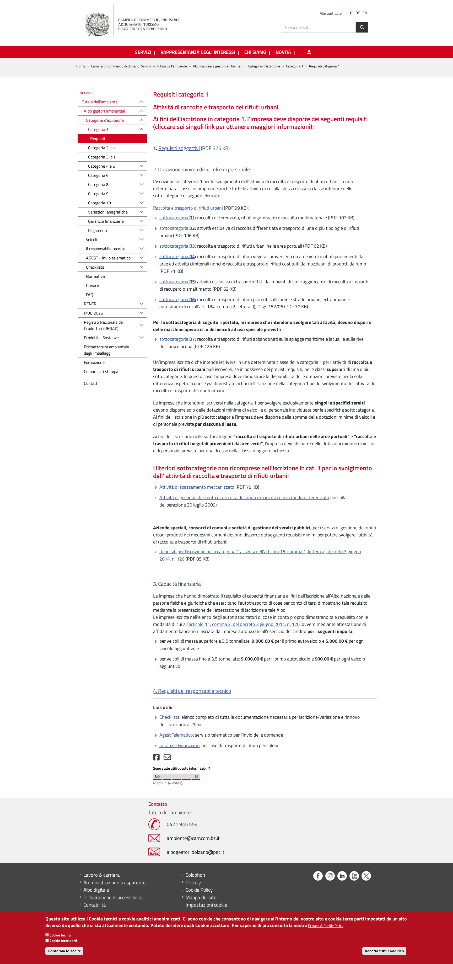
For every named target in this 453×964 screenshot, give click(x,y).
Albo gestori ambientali (104, 111)
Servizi (86, 92)
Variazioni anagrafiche (108, 212)
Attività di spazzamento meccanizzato (196, 487)
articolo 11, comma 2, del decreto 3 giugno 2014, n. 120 (244, 624)
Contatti (91, 383)
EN (365, 13)
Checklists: (169, 717)
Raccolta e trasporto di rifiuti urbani (188, 207)
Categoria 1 (294, 66)
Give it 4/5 (186, 778)
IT (351, 13)
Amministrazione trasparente (114, 882)
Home (80, 66)
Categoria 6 (98, 175)
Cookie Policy (199, 889)
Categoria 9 (98, 193)
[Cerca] (362, 27)
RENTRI (91, 304)
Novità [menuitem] (283, 52)
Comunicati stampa (101, 371)
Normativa (95, 276)
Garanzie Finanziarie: (179, 745)
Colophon (195, 874)
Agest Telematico (176, 734)
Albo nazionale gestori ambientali (217, 66)
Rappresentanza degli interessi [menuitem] (197, 52)
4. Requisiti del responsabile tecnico (192, 691)
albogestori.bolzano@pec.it (195, 852)
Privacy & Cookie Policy (325, 925)
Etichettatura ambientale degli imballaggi (106, 350)
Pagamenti (97, 230)
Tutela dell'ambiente (172, 66)
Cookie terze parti (63, 940)
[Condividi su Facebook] (156, 758)
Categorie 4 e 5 (101, 166)
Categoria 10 (99, 203)
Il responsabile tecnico (105, 249)
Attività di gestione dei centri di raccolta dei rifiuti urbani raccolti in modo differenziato (244, 497)
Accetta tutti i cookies (384, 951)
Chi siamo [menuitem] (255, 52)
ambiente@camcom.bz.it (193, 838)
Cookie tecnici (60, 935)
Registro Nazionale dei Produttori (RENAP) (104, 325)
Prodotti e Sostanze (101, 337)
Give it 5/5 (196, 778)
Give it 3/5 (176, 778)
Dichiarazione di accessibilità (113, 897)
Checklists (95, 267)
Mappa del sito (201, 897)
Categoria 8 (98, 184)
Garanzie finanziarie (106, 221)
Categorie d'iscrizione (264, 66)
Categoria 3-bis (101, 157)
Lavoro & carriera (101, 874)
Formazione (94, 362)
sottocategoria (177, 217)
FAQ (89, 294)
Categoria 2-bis (101, 148)
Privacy (92, 285)
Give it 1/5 (157, 778)
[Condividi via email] (167, 758)
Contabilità (94, 904)
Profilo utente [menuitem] (309, 52)
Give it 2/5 (167, 778)
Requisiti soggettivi (179, 148)
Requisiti (98, 138)
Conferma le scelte (64, 951)
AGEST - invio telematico (108, 258)
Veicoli (91, 239)
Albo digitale (96, 889)
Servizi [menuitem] (143, 52)
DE (357, 13)
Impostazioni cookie (206, 904)
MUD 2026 (93, 313)
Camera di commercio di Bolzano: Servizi (121, 66)
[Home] (137, 21)
